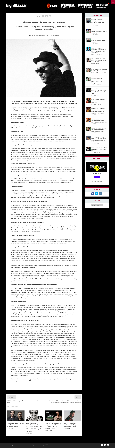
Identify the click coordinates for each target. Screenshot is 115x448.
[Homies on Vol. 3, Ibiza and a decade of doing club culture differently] (88, 31)
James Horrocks (40, 35)
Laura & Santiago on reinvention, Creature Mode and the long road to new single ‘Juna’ (98, 50)
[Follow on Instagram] (108, 445)
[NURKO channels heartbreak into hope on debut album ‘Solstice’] (88, 40)
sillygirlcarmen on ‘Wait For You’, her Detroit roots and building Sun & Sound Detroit (99, 120)
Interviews (56, 35)
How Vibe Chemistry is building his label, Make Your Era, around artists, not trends (98, 22)
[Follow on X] (105, 445)
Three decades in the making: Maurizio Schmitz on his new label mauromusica (99, 149)
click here (47, 118)
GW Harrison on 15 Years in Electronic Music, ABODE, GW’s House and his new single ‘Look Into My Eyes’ (98, 111)
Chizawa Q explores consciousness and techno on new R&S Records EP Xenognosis (99, 80)
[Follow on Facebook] (102, 445)
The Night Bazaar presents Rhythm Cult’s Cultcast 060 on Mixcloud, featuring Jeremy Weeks (98, 61)
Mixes (98, 65)
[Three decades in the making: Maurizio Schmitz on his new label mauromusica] (88, 149)
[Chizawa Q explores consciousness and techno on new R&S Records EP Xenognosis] (88, 79)
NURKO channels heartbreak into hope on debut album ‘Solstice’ (98, 40)
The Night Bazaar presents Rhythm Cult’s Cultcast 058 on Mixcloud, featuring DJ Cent (98, 139)
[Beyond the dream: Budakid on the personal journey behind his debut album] (88, 129)
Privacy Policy (30, 445)
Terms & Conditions (22, 445)
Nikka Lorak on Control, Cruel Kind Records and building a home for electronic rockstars (99, 70)
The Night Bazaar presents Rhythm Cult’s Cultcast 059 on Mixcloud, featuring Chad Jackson (98, 91)
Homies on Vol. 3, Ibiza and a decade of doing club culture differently (98, 31)
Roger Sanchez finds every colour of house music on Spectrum (98, 101)
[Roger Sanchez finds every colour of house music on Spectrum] (88, 100)
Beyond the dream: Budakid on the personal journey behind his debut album (98, 129)
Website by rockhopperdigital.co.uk (43, 445)
